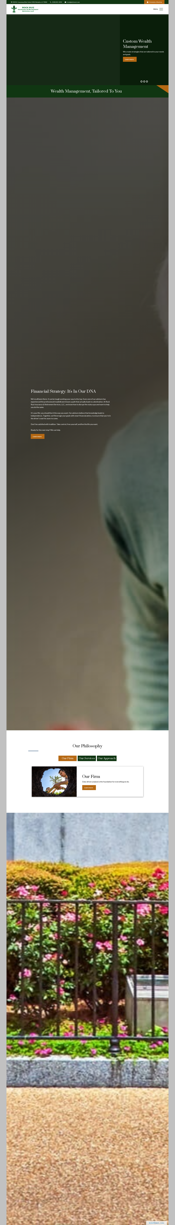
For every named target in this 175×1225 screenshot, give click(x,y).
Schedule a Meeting (155, 2)
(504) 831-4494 (57, 2)
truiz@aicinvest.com (73, 2)
